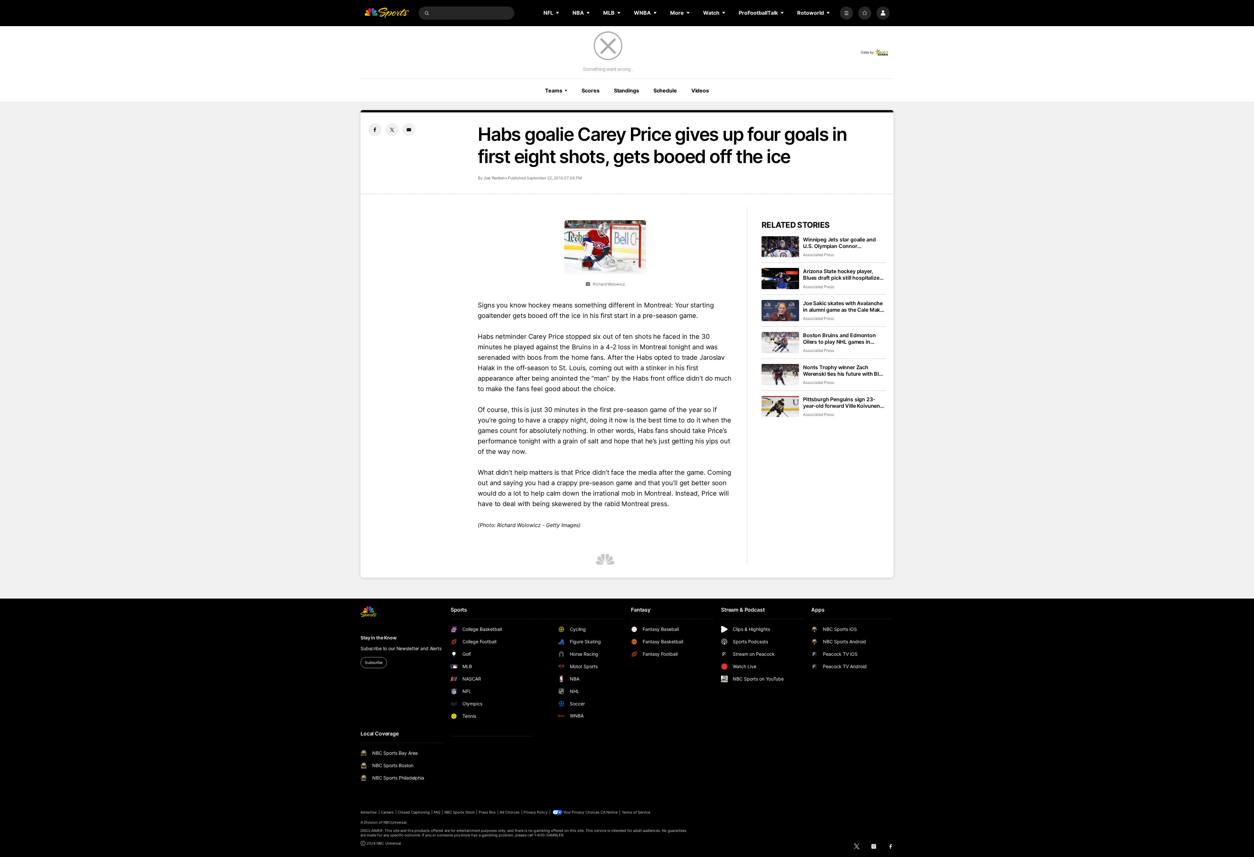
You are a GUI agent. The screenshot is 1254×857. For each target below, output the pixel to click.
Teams (553, 90)
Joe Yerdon (494, 177)
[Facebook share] (374, 129)
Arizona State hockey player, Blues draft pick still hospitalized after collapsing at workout (842, 274)
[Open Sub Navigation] (558, 12)
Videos (700, 90)
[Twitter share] (391, 129)
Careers (387, 812)
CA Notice (609, 812)
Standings (626, 90)
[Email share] (408, 129)
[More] (846, 13)
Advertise (369, 812)
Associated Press (818, 254)
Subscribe (374, 662)
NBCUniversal (395, 822)
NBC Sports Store (459, 812)
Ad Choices (510, 812)
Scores (590, 90)
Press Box (487, 812)
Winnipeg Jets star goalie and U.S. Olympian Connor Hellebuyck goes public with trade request (839, 242)
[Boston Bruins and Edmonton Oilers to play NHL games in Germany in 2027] (780, 342)
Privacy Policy (535, 812)
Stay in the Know (379, 637)
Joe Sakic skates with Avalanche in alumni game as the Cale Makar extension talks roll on (844, 306)
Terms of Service (636, 812)
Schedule (665, 90)
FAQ (437, 812)
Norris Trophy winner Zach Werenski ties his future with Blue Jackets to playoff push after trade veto (844, 370)
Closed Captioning (414, 812)
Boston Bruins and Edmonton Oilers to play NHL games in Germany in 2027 (839, 338)
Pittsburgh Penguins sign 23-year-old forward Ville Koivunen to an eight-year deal (841, 402)
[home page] (386, 13)
